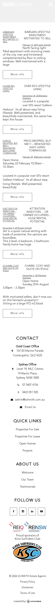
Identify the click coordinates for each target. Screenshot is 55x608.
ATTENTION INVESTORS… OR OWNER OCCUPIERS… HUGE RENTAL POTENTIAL (37, 215)
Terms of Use (27, 593)
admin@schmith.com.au (30, 399)
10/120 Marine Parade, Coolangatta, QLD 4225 (28, 353)
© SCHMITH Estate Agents (27, 576)
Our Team (27, 479)
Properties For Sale (27, 429)
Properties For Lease (27, 436)
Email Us (30, 407)
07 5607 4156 (30, 384)
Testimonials (27, 486)
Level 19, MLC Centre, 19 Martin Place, (30, 373)
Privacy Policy (27, 582)
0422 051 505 (30, 392)
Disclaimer (27, 587)
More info (17, 74)
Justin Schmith (44, 45)
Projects (27, 450)
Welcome (27, 472)
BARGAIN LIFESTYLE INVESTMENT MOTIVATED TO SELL (37, 35)
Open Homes (27, 443)
